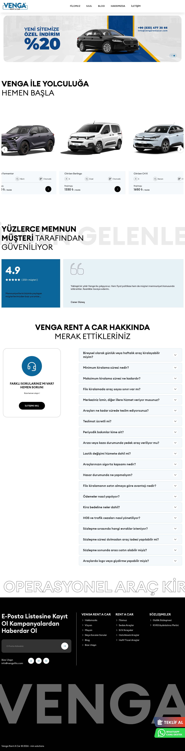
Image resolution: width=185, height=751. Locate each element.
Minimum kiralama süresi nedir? (106, 367)
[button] (172, 55)
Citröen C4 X (141, 173)
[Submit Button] (64, 646)
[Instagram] (39, 661)
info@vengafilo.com (12, 663)
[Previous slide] (5, 150)
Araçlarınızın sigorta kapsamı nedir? (109, 464)
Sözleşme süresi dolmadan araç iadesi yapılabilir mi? (121, 539)
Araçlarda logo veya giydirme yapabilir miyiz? (116, 561)
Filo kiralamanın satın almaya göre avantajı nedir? (119, 486)
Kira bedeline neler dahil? (101, 507)
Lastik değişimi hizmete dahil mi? (107, 453)
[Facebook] (31, 661)
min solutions (37, 746)
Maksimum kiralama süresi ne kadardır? (111, 378)
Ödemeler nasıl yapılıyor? (101, 496)
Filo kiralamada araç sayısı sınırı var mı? (111, 389)
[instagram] (46, 661)
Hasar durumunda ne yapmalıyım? (107, 475)
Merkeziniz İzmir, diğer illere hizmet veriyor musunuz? (121, 400)
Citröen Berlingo (73, 173)
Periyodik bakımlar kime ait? (103, 432)
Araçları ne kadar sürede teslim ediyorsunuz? (116, 410)
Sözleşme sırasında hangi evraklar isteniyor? (115, 528)
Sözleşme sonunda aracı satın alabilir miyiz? (115, 550)
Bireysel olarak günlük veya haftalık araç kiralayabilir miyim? (121, 355)
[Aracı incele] (48, 189)
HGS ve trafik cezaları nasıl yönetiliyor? (111, 518)
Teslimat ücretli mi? (97, 421)
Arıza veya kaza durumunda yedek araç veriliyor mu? (121, 443)
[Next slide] (180, 150)
